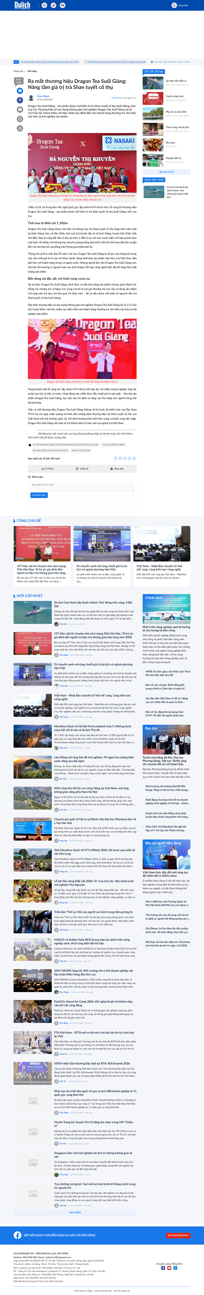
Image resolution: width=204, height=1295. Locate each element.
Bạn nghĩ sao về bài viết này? (44, 458)
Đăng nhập (183, 5)
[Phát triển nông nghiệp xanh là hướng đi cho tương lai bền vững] (166, 609)
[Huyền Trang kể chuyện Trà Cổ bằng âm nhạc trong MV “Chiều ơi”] (33, 1132)
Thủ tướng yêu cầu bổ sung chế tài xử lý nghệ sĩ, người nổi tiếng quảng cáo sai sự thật (168, 917)
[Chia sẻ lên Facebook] (20, 100)
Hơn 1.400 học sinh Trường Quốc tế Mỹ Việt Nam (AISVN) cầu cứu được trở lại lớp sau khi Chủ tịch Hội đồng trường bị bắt (168, 903)
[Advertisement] (102, 34)
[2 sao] (120, 458)
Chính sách (153, 598)
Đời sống (19, 558)
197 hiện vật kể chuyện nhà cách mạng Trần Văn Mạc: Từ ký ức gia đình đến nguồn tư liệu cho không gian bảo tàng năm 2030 (41, 570)
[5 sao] (134, 458)
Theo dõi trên (117, 98)
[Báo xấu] (20, 128)
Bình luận (19, 81)
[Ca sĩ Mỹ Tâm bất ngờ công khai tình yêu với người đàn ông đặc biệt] (33, 1224)
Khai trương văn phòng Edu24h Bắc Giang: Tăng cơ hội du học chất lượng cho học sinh (166, 788)
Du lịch (83, 624)
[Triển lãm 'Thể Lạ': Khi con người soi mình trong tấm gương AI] (33, 921)
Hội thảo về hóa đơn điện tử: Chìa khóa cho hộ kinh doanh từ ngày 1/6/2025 (168, 944)
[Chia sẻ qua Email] (20, 109)
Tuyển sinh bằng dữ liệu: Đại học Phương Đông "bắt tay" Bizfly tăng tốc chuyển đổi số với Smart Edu (165, 761)
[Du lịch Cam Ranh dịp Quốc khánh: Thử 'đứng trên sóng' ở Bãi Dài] (33, 612)
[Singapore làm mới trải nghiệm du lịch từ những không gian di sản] (33, 1162)
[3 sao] (125, 458)
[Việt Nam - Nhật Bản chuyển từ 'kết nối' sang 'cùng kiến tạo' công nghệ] (33, 705)
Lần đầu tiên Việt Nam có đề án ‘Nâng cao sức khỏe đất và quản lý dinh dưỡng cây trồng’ (167, 700)
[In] (20, 119)
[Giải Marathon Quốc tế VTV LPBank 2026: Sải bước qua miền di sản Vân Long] (33, 860)
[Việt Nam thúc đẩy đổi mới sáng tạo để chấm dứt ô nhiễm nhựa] (166, 854)
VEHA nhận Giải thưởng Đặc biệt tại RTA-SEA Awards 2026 (92, 1063)
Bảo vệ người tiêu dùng (163, 843)
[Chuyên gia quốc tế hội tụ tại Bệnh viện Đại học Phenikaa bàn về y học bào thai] (33, 829)
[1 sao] (115, 458)
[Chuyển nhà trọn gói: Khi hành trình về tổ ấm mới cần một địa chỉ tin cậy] (33, 1283)
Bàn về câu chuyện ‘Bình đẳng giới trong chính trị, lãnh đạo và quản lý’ (165, 687)
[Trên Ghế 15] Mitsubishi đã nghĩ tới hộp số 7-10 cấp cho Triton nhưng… (166, 828)
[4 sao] (129, 458)
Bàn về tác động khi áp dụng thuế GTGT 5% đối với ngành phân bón (165, 714)
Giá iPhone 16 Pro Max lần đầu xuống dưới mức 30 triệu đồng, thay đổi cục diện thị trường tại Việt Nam (167, 930)
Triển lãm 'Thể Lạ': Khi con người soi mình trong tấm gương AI (93, 912)
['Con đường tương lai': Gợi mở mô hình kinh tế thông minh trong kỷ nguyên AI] (33, 1194)
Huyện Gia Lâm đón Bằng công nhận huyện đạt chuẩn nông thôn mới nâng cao (166, 815)
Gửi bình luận (39, 495)
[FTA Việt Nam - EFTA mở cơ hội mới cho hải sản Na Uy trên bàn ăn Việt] (33, 1042)
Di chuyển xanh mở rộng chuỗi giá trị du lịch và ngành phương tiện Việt (72, 62)
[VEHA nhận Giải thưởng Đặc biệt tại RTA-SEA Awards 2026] (33, 1073)
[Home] (20, 91)
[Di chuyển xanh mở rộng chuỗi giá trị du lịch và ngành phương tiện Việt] (33, 674)
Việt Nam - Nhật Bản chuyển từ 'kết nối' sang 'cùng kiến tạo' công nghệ (145, 62)
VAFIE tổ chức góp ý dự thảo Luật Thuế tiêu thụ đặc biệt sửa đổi (168, 673)
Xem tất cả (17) (166, 172)
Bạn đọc (151, 728)
